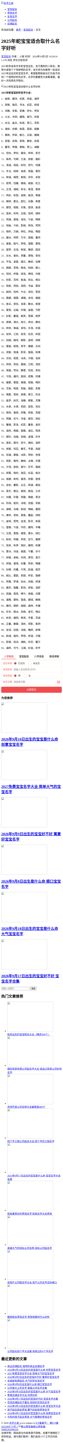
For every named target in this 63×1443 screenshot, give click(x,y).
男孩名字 (12, 13)
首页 (18, 30)
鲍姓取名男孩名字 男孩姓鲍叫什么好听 (28, 1317)
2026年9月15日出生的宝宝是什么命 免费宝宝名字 (34, 1413)
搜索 (33, 988)
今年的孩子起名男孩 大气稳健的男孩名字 (29, 1417)
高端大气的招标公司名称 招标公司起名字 (29, 1248)
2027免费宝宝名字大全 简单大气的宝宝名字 (30, 1373)
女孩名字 (12, 16)
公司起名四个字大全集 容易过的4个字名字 (30, 1351)
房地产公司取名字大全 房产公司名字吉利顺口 (32, 1282)
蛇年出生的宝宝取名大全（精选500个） (28, 1034)
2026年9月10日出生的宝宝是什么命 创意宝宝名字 (34, 1370)
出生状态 (7, 663)
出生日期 (7, 682)
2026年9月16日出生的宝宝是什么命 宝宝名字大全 (34, 1406)
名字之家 (14, 1423)
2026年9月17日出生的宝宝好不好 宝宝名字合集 (32, 1399)
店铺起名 (12, 23)
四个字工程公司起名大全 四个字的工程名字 (30, 1141)
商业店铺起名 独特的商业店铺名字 (26, 1366)
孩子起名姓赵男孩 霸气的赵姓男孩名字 (28, 1409)
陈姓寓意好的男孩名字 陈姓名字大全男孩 (29, 1213)
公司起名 (12, 20)
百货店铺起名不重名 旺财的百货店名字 (28, 1402)
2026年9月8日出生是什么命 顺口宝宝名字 (29, 1384)
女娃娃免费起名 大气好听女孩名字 (26, 1380)
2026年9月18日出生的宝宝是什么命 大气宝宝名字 (34, 1391)
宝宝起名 (12, 9)
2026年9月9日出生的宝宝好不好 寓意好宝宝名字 (33, 1377)
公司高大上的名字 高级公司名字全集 (27, 1388)
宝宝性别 (7, 675)
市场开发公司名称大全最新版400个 (26, 1107)
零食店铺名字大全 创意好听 (22, 1395)
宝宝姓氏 (7, 669)
